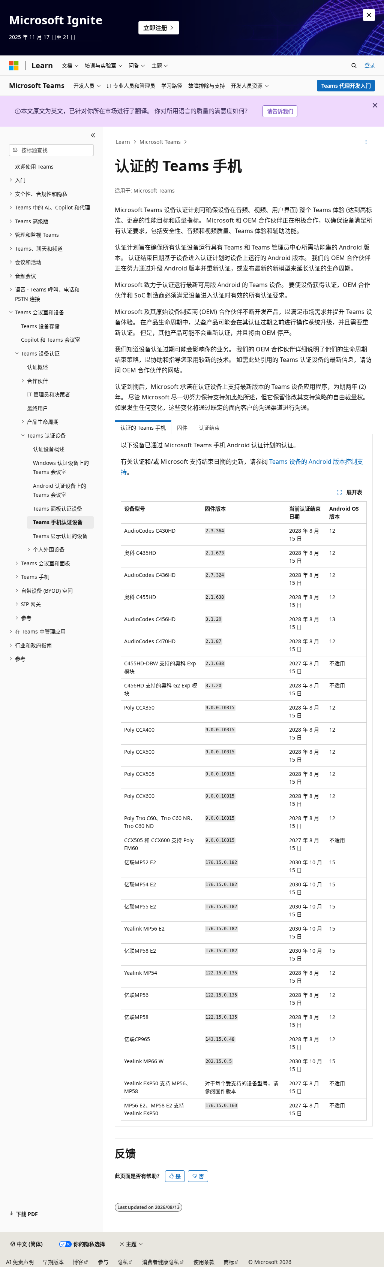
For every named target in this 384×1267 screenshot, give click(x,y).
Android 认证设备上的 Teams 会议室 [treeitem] (59, 490)
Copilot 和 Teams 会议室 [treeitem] (50, 339)
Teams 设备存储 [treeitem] (40, 326)
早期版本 (53, 1262)
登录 (369, 65)
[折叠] (93, 136)
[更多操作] (365, 142)
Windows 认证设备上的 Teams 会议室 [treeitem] (61, 467)
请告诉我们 (280, 111)
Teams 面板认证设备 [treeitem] (57, 508)
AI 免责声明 (20, 1262)
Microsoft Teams (160, 141)
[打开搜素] (354, 65)
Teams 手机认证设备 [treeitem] (57, 522)
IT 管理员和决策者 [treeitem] (48, 394)
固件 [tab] (182, 427)
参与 (103, 1262)
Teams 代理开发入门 (346, 85)
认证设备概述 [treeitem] (48, 449)
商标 (229, 1262)
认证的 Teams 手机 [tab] (143, 427)
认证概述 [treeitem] (37, 367)
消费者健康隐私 (160, 1262)
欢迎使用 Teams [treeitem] (34, 166)
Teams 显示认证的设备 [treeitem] (60, 535)
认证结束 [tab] (209, 427)
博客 (78, 1262)
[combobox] (51, 150)
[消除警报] (369, 15)
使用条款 (204, 1262)
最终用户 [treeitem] (37, 408)
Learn (123, 141)
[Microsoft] (14, 65)
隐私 (122, 1262)
